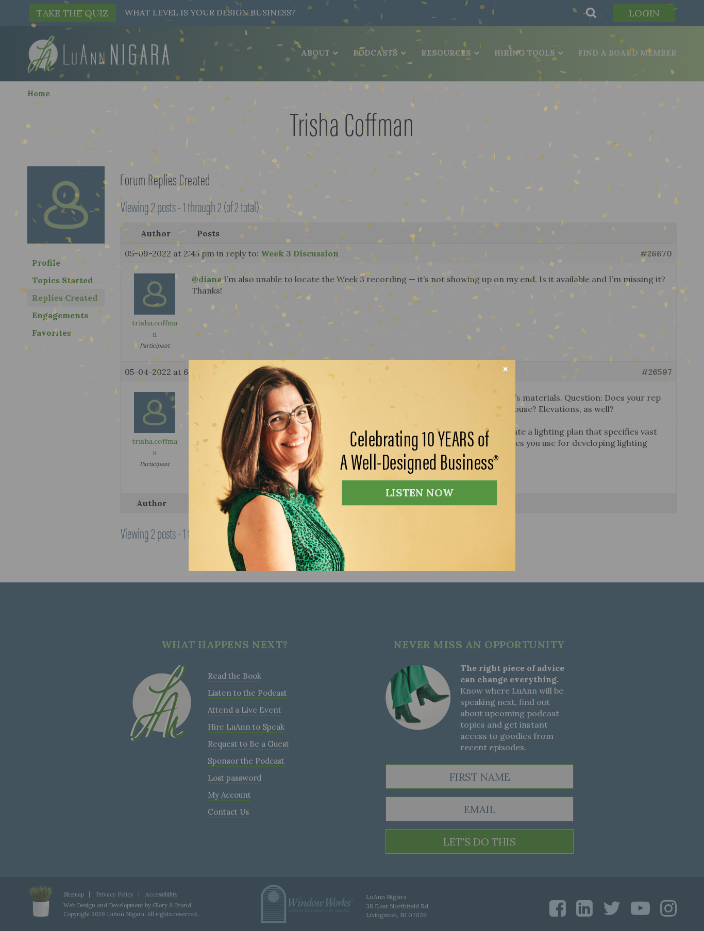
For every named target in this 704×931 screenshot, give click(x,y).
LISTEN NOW (419, 492)
